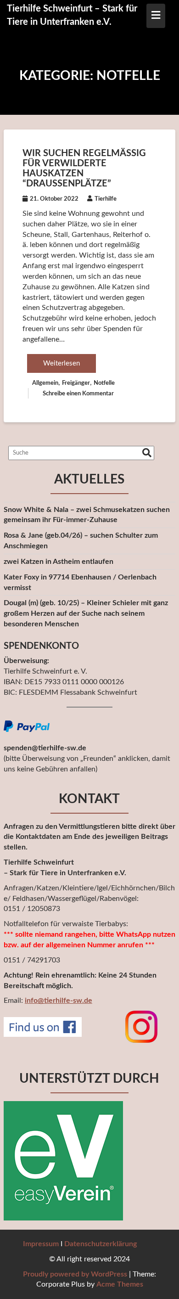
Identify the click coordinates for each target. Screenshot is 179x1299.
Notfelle (104, 383)
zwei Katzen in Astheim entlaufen (58, 561)
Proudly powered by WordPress (75, 1274)
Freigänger (76, 383)
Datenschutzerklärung (100, 1244)
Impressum (41, 1244)
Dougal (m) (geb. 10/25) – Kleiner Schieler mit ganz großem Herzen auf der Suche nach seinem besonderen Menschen (86, 613)
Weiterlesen (61, 363)
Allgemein (45, 383)
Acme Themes (119, 1284)
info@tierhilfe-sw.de (58, 1000)
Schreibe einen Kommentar (78, 394)
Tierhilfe (106, 199)
